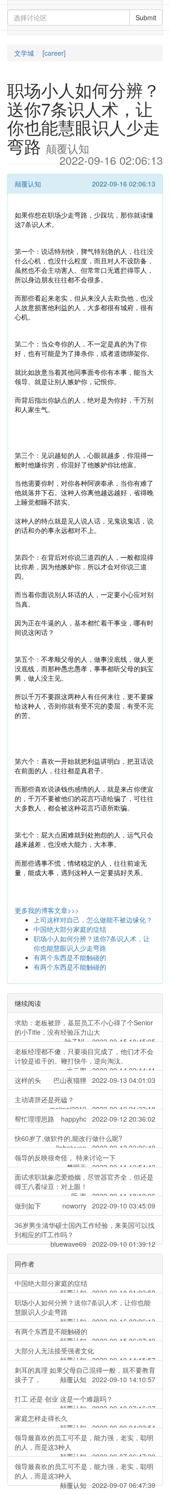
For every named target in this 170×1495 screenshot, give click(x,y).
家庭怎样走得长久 (85, 1420)
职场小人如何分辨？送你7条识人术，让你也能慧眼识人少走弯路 (92, 943)
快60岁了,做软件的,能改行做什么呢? (85, 1140)
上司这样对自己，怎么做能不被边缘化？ (93, 919)
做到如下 (85, 1205)
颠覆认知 (28, 183)
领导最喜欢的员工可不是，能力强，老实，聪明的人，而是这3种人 (85, 1445)
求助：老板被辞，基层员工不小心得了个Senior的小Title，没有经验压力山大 (85, 1030)
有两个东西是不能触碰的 (70, 957)
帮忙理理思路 (85, 1118)
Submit (146, 17)
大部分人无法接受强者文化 (85, 1353)
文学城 (24, 53)
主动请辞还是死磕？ (85, 1102)
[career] (54, 53)
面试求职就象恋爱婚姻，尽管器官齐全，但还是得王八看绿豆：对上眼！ (85, 1184)
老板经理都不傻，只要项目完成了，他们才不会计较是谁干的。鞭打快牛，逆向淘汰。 (85, 1059)
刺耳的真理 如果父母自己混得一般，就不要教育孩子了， (85, 1374)
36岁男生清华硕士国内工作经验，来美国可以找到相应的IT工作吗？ (85, 1232)
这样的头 (85, 1080)
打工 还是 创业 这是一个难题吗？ (85, 1401)
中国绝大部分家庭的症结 (70, 929)
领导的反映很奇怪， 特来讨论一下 (85, 1160)
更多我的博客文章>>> (47, 910)
